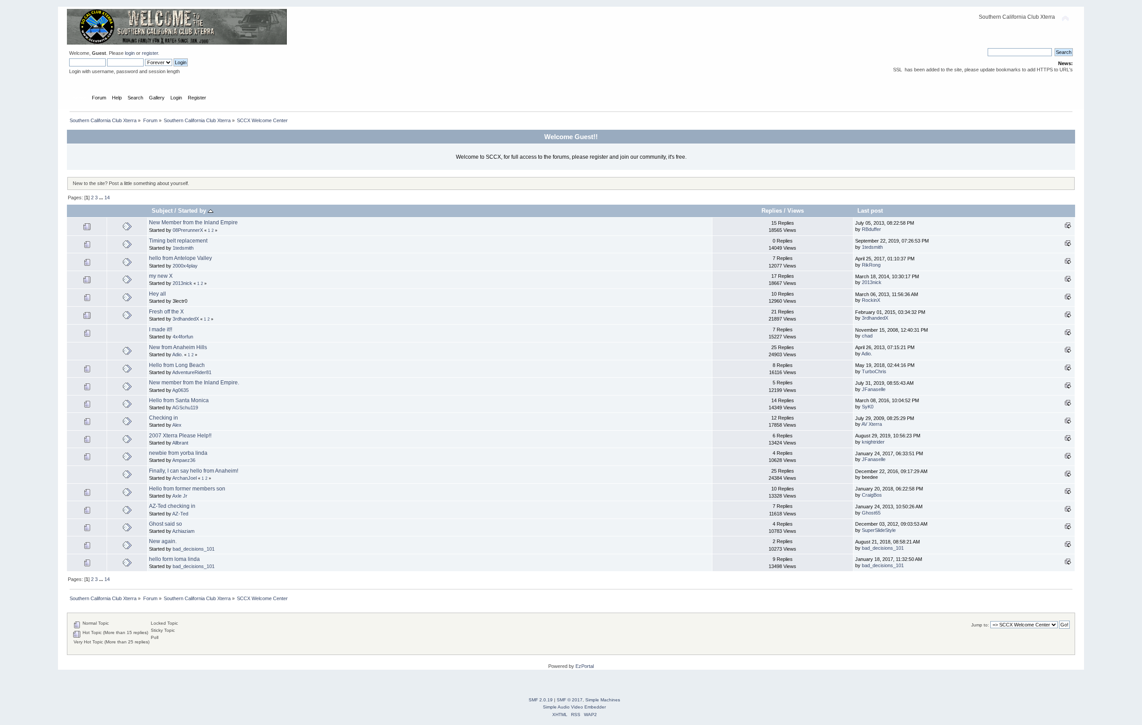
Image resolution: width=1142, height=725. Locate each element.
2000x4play (185, 265)
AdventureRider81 (191, 372)
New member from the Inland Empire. (194, 382)
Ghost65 (871, 512)
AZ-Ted (180, 513)
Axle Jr (179, 495)
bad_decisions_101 (194, 549)
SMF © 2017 (570, 699)
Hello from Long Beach (177, 365)
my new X (161, 276)
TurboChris (874, 371)
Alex (177, 425)
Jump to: (980, 624)
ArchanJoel (184, 478)
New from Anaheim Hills (178, 347)
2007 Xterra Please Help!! (180, 436)
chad (867, 335)
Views (795, 210)
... (101, 197)
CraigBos (872, 495)
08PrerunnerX (188, 230)
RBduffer (871, 229)
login (130, 53)
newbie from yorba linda (178, 453)
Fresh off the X (166, 312)
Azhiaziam (183, 531)
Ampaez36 (183, 460)
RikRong (871, 265)
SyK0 (867, 406)
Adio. (177, 354)
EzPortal (584, 666)
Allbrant (180, 442)
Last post (870, 210)
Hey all (157, 294)
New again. (163, 541)
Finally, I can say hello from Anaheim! (193, 471)
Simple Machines (602, 699)
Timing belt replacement (178, 241)
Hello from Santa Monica (179, 400)
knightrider (873, 442)
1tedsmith (183, 248)
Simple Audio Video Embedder (574, 706)
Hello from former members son (187, 489)
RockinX (871, 300)
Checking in (163, 418)
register (150, 53)
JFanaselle (873, 389)
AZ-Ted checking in (172, 506)
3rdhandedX (186, 318)
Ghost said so (165, 524)
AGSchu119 (185, 407)
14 (107, 197)
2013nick (182, 283)
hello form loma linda (174, 559)
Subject (162, 210)
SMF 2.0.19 (541, 699)
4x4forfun (183, 336)
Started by (193, 210)
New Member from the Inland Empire (193, 222)
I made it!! (160, 329)
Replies (771, 210)
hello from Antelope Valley (180, 258)
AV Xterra (871, 424)
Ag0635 (180, 390)
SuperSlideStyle (879, 530)
